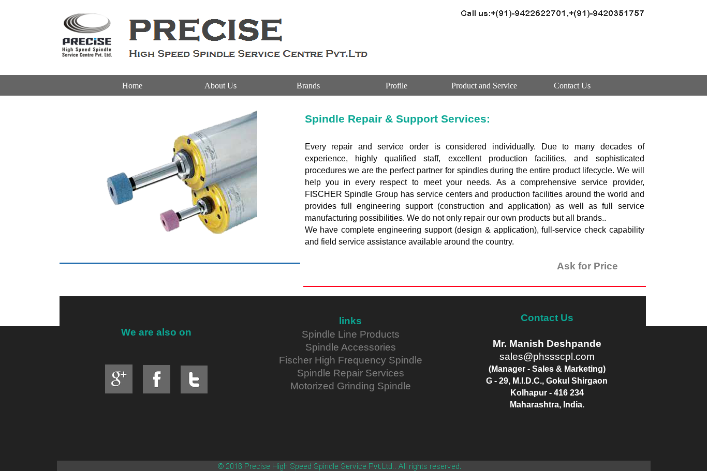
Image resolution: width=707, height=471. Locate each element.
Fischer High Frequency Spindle (350, 360)
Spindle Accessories (350, 347)
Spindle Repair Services (350, 373)
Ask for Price (587, 266)
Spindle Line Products (351, 334)
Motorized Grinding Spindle (350, 386)
